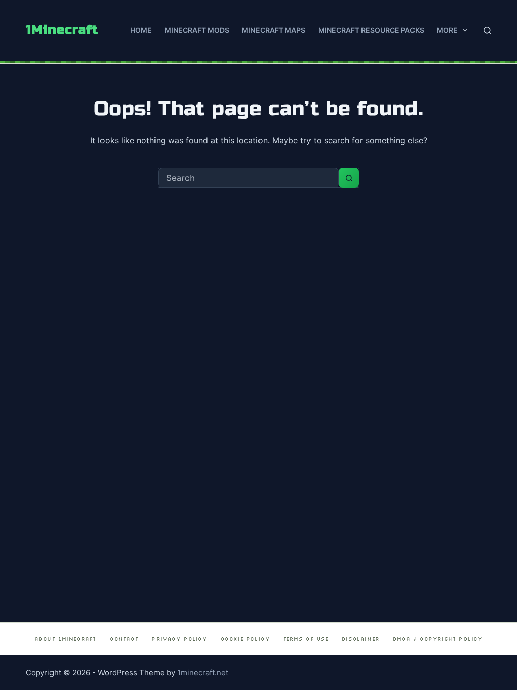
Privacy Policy (179, 639)
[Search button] (349, 178)
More (447, 30)
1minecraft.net (202, 672)
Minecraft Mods (197, 30)
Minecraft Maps (273, 30)
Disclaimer (361, 639)
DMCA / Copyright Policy (438, 639)
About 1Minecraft (65, 639)
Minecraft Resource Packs (371, 30)
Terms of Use (306, 639)
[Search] (487, 30)
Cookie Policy (245, 639)
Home (141, 30)
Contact (124, 639)
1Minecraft (62, 29)
